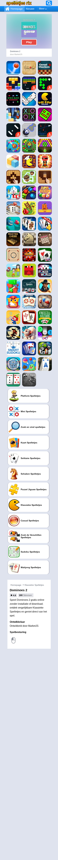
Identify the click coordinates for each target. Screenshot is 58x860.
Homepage (17, 8)
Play (29, 42)
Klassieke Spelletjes (34, 585)
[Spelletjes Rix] (19, 3)
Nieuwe (30, 8)
